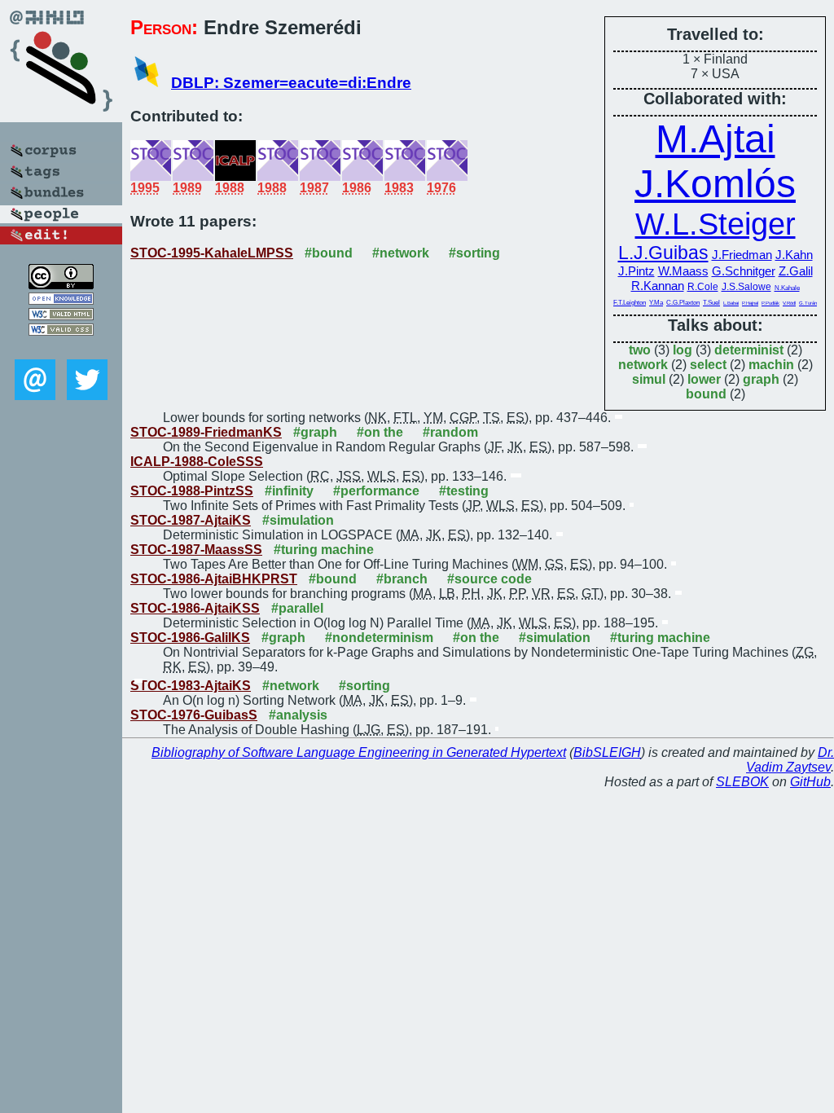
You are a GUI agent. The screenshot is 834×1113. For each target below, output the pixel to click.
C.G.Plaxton (683, 302)
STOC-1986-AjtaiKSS (195, 608)
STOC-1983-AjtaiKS (190, 686)
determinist (749, 350)
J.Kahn (794, 255)
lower (704, 379)
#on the (380, 432)
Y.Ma (656, 302)
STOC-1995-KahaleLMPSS (211, 253)
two (640, 350)
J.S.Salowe (746, 287)
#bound (329, 253)
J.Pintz (636, 271)
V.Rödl (789, 303)
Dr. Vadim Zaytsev (790, 760)
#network (400, 253)
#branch (402, 579)
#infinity (289, 491)
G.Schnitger (743, 271)
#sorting (474, 253)
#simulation (298, 520)
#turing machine (324, 549)
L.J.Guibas (663, 252)
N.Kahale (787, 288)
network (643, 365)
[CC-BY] (61, 285)
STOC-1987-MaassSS (196, 549)
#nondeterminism (379, 637)
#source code (489, 579)
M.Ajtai (715, 139)
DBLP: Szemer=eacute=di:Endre (291, 82)
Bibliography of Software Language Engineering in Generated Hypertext (358, 752)
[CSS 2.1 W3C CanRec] (61, 347)
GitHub (810, 782)
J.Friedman (742, 255)
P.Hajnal (750, 303)
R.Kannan (657, 286)
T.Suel (711, 302)
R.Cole (702, 287)
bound (706, 394)
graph (761, 379)
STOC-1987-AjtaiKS (190, 520)
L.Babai (731, 303)
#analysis (298, 715)
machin (771, 365)
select (708, 365)
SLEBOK (742, 782)
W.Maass (683, 271)
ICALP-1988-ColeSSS (196, 462)
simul (648, 379)
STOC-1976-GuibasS (193, 715)
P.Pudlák (770, 303)
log (682, 350)
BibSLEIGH (607, 752)
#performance (376, 491)
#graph (315, 432)
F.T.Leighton (629, 302)
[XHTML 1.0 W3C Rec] (61, 316)
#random (450, 432)
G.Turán (808, 303)
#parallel (297, 608)
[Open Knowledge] (61, 300)
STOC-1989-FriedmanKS (206, 432)
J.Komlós (715, 183)
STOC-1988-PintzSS (191, 491)
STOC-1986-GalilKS (190, 637)
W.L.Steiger (715, 223)
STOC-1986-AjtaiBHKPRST (213, 579)
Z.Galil (796, 271)
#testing (464, 491)
